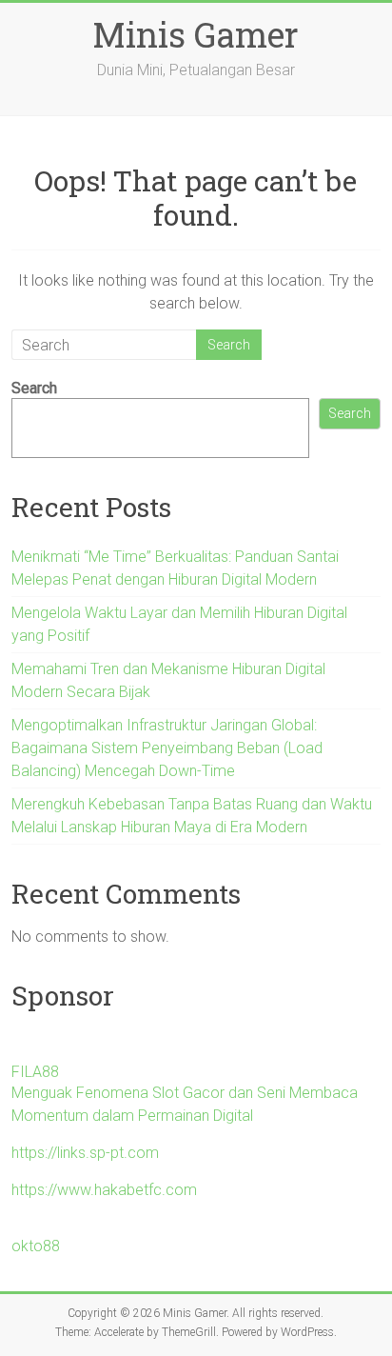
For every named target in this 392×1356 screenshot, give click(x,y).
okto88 (35, 1246)
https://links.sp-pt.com (85, 1153)
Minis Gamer (195, 34)
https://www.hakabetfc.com (104, 1190)
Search (34, 388)
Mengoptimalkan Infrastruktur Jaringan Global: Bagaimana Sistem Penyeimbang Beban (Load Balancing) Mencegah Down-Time (167, 748)
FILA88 (35, 1072)
